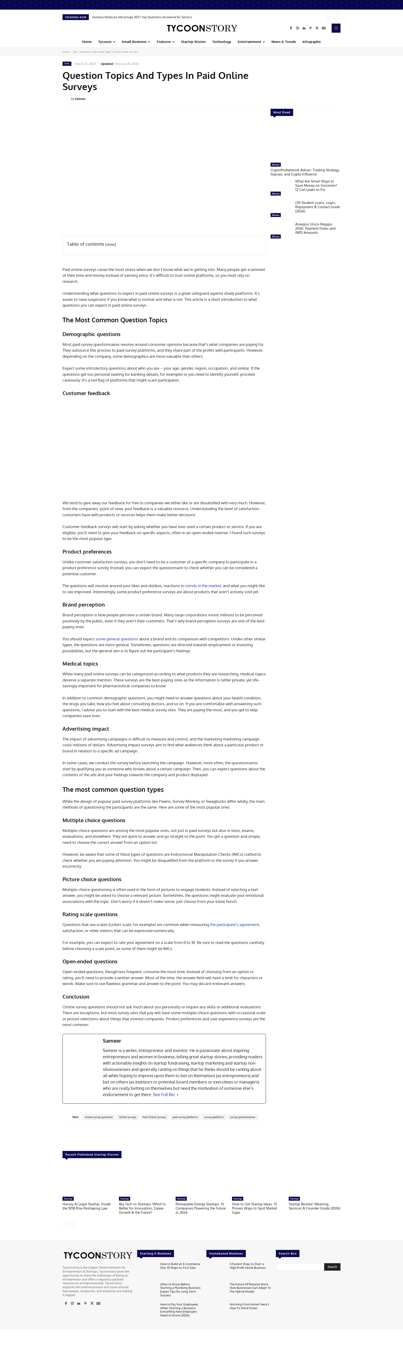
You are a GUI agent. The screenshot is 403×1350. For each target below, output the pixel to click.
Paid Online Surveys (154, 1117)
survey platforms (214, 1117)
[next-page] (73, 1226)
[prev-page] (65, 1226)
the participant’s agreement (234, 924)
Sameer (80, 99)
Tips (75, 51)
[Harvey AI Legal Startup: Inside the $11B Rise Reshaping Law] (88, 1179)
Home (66, 51)
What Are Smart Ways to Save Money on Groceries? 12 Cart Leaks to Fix (316, 185)
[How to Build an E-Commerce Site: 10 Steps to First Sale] (146, 1271)
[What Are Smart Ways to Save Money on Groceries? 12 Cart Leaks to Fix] (281, 188)
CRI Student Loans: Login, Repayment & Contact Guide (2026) (317, 206)
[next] (337, 17)
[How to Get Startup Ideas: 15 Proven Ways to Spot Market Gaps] (258, 1179)
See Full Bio (164, 1094)
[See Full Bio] (178, 1094)
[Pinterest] (310, 28)
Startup (68, 1198)
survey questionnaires (242, 1117)
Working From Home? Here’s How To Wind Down (249, 1306)
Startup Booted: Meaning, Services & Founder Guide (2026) (314, 1206)
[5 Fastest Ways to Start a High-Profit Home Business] (216, 1271)
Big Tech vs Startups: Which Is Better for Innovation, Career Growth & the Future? (142, 1208)
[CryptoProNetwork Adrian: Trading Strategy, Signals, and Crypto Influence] (305, 141)
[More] (344, 98)
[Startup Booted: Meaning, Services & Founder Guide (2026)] (314, 1179)
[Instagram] (297, 28)
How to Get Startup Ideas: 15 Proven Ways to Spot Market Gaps (254, 1208)
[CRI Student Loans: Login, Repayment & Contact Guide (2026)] (281, 210)
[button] (336, 28)
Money (275, 164)
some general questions (117, 638)
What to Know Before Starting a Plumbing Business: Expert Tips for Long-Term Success (180, 1289)
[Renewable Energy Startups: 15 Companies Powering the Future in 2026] (201, 1179)
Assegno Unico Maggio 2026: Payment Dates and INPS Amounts (315, 228)
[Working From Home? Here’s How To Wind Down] (216, 1311)
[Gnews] (323, 28)
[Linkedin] (304, 28)
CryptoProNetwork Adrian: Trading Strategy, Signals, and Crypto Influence (305, 172)
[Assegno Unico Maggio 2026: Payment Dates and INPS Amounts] (281, 231)
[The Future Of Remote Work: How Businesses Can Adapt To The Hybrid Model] (216, 1291)
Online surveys (127, 1117)
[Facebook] (291, 28)
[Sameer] (67, 98)
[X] (317, 28)
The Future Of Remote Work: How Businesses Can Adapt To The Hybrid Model (250, 1287)
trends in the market (203, 585)
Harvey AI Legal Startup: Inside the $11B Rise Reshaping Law (87, 1206)
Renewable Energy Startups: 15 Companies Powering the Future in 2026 (201, 1208)
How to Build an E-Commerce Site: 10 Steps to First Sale (180, 1265)
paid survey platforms (185, 1117)
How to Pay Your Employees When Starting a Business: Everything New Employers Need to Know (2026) (179, 1309)
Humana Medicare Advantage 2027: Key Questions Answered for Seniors (142, 17)
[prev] (330, 17)
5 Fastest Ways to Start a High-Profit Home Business (248, 1265)
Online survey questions (99, 1117)
